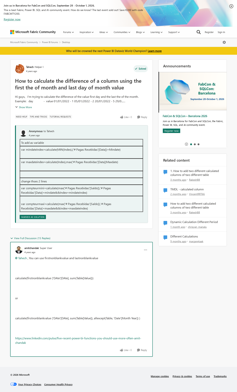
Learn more (155, 51)
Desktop (66, 42)
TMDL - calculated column (187, 189)
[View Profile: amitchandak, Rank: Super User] (19, 250)
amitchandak (31, 248)
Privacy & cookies (182, 376)
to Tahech (49, 131)
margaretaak (196, 241)
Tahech (30, 67)
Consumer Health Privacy (58, 384)
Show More (25, 107)
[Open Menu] (224, 42)
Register (209, 32)
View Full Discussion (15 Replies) (32, 238)
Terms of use (203, 376)
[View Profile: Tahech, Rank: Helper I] (19, 68)
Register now (12, 19)
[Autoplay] (186, 144)
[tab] (191, 144)
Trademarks (220, 376)
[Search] (198, 32)
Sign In (221, 32)
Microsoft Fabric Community (24, 42)
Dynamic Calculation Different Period (194, 222)
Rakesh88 (194, 179)
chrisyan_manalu (197, 227)
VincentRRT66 (197, 194)
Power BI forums (50, 42)
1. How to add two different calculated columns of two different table (194, 173)
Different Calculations (184, 236)
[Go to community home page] (33, 32)
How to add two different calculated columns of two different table (193, 205)
